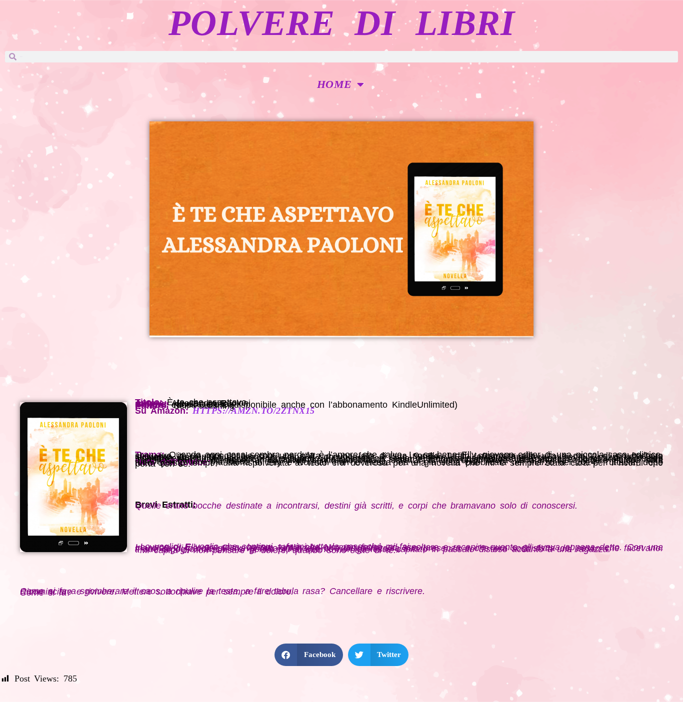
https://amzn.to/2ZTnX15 (253, 411)
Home (334, 84)
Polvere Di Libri (341, 23)
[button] (308, 655)
